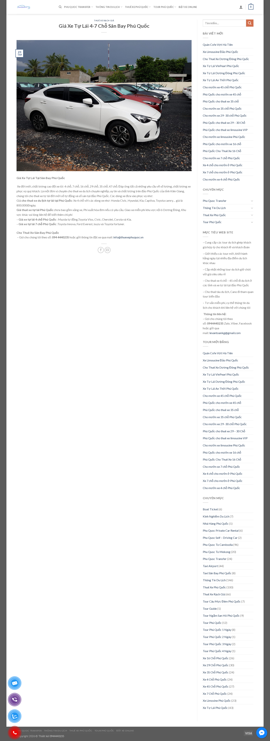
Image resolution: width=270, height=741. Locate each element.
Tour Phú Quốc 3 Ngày (217, 644)
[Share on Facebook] (101, 250)
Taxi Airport (210, 566)
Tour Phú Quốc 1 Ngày (217, 629)
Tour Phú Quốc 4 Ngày (217, 651)
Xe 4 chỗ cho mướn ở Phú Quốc (222, 165)
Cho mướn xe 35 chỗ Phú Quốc (222, 108)
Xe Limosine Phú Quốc (217, 700)
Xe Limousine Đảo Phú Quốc (220, 51)
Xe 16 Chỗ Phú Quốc (215, 658)
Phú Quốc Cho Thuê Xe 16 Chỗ (222, 151)
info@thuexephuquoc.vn (128, 237)
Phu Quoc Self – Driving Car (220, 537)
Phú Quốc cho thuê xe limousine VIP (225, 129)
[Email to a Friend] (108, 250)
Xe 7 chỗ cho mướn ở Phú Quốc (222, 172)
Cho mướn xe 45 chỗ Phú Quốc (222, 87)
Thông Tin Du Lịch (108, 7)
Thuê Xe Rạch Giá (104, 20)
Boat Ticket (210, 509)
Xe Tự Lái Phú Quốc (215, 707)
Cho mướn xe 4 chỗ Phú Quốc (221, 179)
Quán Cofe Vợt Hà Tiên (218, 44)
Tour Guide (210, 608)
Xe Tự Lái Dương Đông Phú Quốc (224, 73)
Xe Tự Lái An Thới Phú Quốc (221, 80)
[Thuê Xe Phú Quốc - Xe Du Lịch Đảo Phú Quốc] (35, 7)
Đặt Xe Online (188, 7)
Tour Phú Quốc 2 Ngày (217, 637)
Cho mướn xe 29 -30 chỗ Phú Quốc (225, 115)
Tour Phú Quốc (163, 7)
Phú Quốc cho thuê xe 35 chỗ (221, 101)
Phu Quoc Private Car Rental (221, 530)
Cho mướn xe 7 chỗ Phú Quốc (221, 158)
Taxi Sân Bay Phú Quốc (217, 573)
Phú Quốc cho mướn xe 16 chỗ (222, 144)
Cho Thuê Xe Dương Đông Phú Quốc (226, 59)
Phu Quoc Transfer (77, 7)
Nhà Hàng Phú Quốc (215, 523)
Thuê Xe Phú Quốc (136, 7)
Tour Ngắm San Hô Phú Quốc (221, 615)
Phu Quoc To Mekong (216, 552)
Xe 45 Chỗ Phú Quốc (215, 686)
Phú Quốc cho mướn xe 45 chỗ (222, 94)
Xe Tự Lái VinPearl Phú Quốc (221, 66)
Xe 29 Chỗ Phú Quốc (215, 665)
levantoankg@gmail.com (225, 333)
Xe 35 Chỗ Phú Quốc (215, 672)
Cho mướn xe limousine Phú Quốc (224, 136)
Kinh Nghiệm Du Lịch (216, 516)
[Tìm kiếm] (60, 6)
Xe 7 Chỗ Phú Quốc (215, 693)
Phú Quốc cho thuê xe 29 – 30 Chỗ (224, 122)
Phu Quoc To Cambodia (218, 544)
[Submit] (249, 23)
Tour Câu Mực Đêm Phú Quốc (222, 601)
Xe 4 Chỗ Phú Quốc (215, 679)
